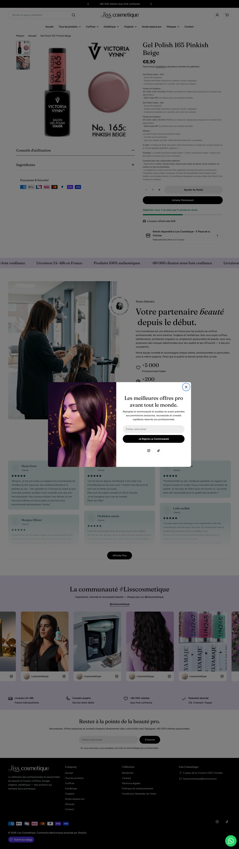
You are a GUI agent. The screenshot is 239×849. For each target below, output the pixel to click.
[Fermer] (186, 387)
